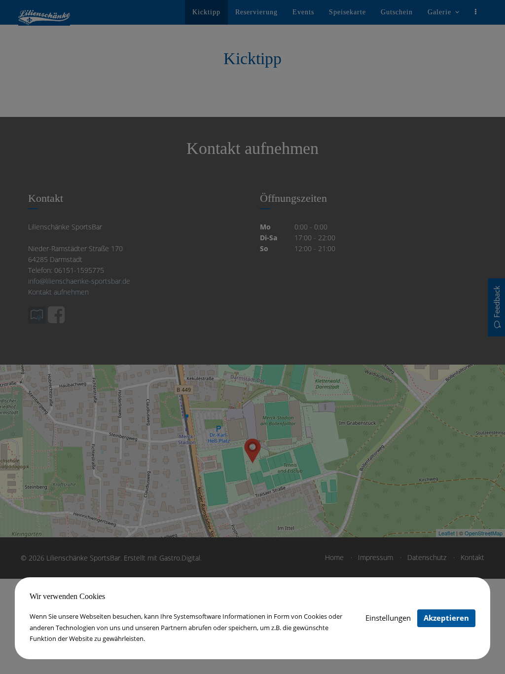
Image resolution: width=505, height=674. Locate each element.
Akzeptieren (446, 618)
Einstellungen (388, 618)
